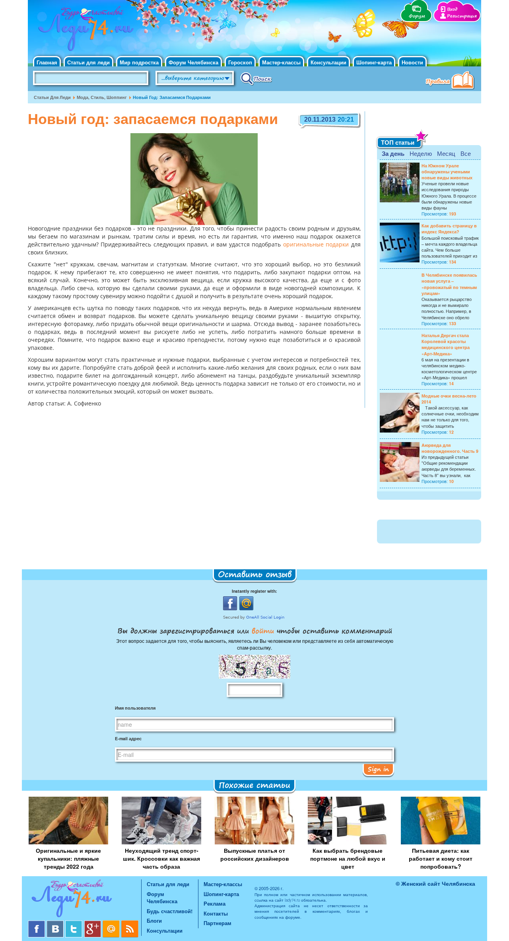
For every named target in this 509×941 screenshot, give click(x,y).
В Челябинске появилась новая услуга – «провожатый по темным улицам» (449, 284)
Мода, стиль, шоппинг (102, 97)
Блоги (154, 920)
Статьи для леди (88, 62)
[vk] (56, 923)
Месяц (446, 153)
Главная (47, 62)
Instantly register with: (254, 591)
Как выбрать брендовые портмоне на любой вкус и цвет (347, 858)
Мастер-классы (281, 62)
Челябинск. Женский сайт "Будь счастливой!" (84, 31)
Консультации (328, 62)
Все (465, 153)
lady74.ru (292, 900)
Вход (452, 9)
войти (263, 630)
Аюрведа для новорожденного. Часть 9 (450, 448)
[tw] (74, 923)
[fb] (37, 923)
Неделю (421, 153)
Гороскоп (240, 62)
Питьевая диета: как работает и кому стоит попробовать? (440, 858)
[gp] (93, 923)
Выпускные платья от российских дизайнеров (254, 854)
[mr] (112, 923)
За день (393, 153)
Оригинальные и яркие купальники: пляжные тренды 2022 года (68, 858)
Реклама (214, 903)
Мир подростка (139, 62)
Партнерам (217, 923)
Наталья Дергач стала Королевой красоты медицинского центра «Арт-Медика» (446, 344)
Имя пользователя (135, 708)
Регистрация (462, 16)
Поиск (256, 78)
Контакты (216, 913)
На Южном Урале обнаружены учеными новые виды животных (447, 171)
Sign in (378, 769)
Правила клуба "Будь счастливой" (451, 81)
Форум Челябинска (193, 62)
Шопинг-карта (374, 62)
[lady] (84, 899)
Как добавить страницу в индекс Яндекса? (449, 229)
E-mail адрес (128, 738)
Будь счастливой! (169, 911)
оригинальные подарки (316, 245)
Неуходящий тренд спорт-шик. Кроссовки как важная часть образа (161, 858)
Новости (412, 62)
